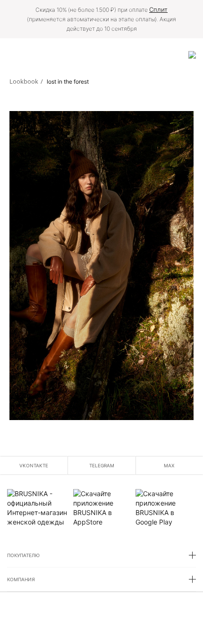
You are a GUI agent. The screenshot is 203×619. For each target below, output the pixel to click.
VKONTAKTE (33, 465)
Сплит (158, 9)
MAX (169, 465)
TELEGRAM (101, 465)
